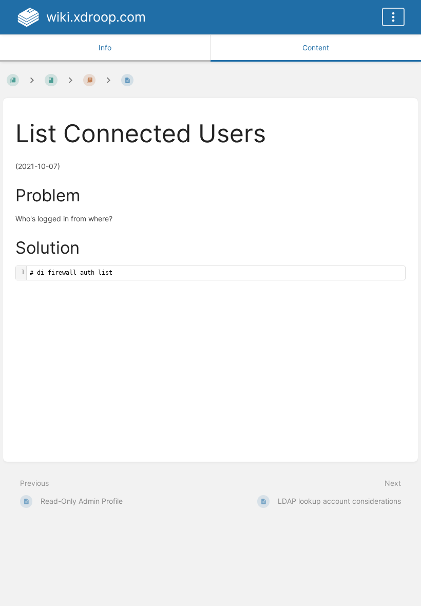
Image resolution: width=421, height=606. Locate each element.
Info (105, 47)
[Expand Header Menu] (393, 17)
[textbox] (216, 273)
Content (315, 47)
